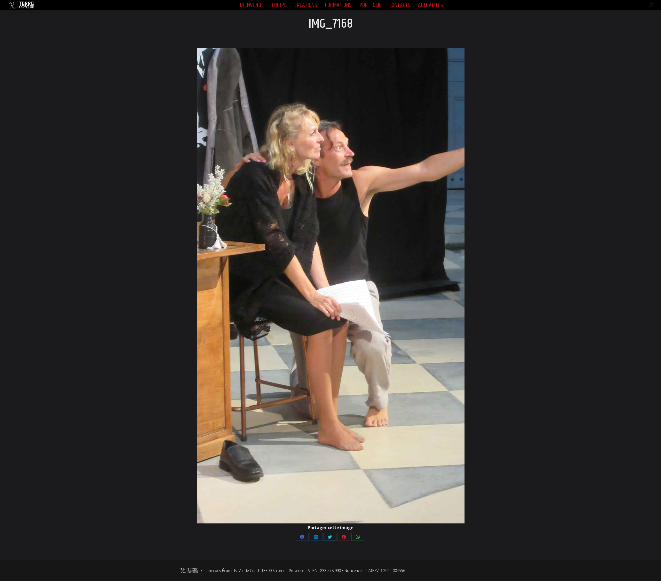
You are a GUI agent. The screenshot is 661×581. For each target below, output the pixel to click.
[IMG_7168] (331, 285)
